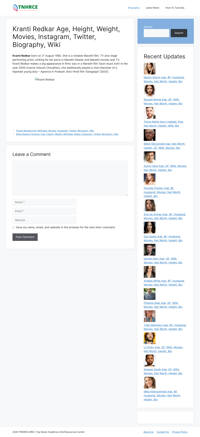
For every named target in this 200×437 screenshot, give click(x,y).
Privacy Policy (180, 431)
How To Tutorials (175, 7)
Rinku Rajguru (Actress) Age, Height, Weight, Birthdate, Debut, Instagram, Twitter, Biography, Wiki (67, 134)
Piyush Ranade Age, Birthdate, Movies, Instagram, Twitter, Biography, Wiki (55, 130)
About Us (148, 431)
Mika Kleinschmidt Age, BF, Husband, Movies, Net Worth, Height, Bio (162, 395)
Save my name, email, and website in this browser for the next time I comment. (66, 227)
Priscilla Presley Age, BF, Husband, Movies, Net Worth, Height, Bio (162, 192)
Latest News (152, 7)
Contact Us (163, 431)
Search (148, 26)
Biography (134, 7)
